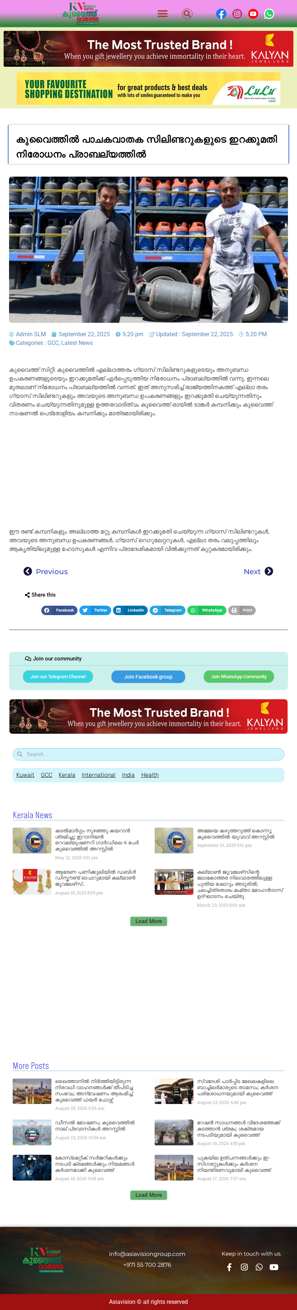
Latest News (77, 342)
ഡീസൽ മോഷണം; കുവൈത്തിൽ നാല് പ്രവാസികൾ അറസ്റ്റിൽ (95, 1125)
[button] (163, 13)
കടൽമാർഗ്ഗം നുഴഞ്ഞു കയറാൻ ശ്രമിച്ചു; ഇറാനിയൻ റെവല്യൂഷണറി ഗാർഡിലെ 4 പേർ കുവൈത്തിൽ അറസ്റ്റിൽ (97, 839)
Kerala (67, 774)
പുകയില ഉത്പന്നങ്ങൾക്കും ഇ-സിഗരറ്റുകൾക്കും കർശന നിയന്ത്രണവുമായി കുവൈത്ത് (234, 1163)
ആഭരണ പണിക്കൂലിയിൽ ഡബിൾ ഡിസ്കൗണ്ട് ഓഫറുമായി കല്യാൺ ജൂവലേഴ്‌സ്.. (95, 878)
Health (150, 774)
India (128, 774)
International (99, 774)
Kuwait (25, 774)
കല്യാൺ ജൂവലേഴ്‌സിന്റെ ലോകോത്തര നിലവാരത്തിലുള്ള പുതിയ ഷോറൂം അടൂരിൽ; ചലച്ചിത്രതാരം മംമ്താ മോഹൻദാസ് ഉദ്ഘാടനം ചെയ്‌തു (240, 884)
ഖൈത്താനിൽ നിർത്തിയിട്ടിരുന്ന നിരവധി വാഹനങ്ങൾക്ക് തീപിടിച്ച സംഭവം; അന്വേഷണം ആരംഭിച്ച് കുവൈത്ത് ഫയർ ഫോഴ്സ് (94, 1090)
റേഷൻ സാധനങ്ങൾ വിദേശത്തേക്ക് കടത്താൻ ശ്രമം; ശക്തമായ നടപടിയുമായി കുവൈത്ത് (238, 1128)
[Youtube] (274, 1267)
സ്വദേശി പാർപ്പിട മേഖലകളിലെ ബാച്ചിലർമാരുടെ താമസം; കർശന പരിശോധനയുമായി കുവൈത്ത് (237, 1087)
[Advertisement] (148, 473)
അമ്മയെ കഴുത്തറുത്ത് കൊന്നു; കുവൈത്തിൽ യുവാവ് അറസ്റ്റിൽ (236, 833)
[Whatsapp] (259, 1267)
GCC (53, 342)
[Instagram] (244, 1267)
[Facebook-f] (229, 1267)
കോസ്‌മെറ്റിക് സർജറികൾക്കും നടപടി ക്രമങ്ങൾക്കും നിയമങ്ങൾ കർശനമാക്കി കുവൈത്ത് (94, 1163)
